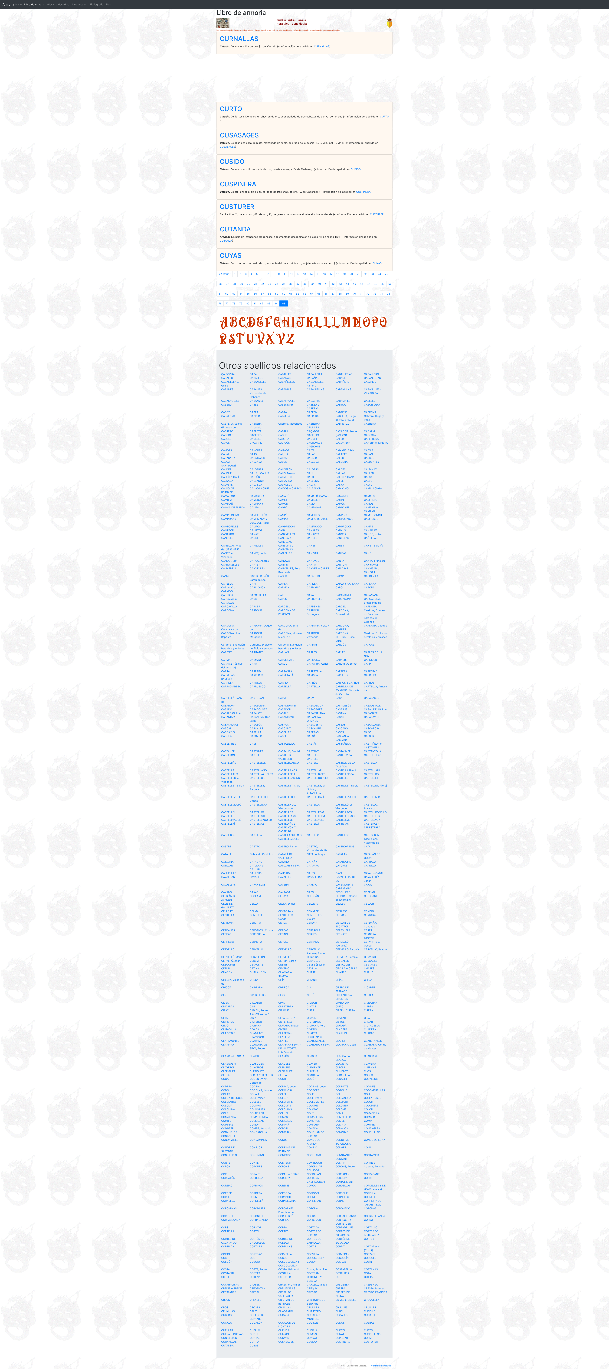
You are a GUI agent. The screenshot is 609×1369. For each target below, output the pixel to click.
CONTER (255, 1162)
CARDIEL (340, 606)
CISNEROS (227, 1021)
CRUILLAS (284, 1307)
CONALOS (341, 1128)
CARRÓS (312, 682)
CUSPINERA (238, 184)
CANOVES (313, 560)
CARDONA (370, 606)
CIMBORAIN (342, 1002)
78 (233, 303)
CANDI (254, 538)
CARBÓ (282, 598)
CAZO (310, 892)
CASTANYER (343, 751)
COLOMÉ (312, 1105)
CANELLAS (342, 538)
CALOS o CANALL (346, 477)
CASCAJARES (372, 724)
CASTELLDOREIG (317, 777)
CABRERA (284, 416)
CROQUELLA (372, 1299)
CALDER (226, 469)
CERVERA (313, 957)
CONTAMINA (371, 1155)
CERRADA (313, 941)
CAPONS (369, 587)
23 (372, 274)
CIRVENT (340, 1017)
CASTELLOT (285, 812)
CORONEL (227, 1216)
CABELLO (370, 400)
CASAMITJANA (316, 713)
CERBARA (370, 915)
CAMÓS (340, 503)
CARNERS (341, 659)
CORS (224, 1227)
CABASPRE (313, 400)
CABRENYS (228, 416)
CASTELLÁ (227, 770)
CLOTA (225, 1075)
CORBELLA (256, 1177)
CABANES (370, 381)
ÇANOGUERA (229, 560)
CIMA (281, 1002)
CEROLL (283, 941)
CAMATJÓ (341, 496)
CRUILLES (313, 1307)
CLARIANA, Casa (345, 1044)
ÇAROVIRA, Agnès (317, 663)
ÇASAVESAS (314, 724)
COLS (224, 1113)
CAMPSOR (227, 530)
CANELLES (256, 545)
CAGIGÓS (284, 442)
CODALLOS (371, 1078)
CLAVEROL (228, 1067)
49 (382, 283)
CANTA (339, 560)
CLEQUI (340, 1067)
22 (365, 274)
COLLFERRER (286, 1101)
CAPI (253, 583)
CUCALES (341, 1315)
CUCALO (226, 1322)
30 (248, 283)
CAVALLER (284, 877)
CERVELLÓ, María (231, 957)
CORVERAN (342, 1254)
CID (223, 995)
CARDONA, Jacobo (375, 625)
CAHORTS (256, 450)
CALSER (340, 480)
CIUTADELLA (372, 1025)
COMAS (283, 1117)
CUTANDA (235, 229)
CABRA (254, 412)
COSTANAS (371, 1269)
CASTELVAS (257, 823)
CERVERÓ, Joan (230, 960)
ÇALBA (282, 458)
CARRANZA (285, 671)
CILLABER (256, 1002)
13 (304, 274)
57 (262, 293)
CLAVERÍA (341, 1063)
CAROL (282, 663)
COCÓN (311, 1078)
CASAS (339, 717)
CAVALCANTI (229, 877)
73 (374, 293)
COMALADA (228, 1117)
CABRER (255, 416)
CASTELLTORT (373, 816)
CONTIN (340, 1162)
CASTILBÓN (228, 835)
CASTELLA (370, 762)
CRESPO (312, 1292)
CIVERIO (312, 1029)
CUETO (368, 1330)
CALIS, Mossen (287, 473)
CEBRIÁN (369, 892)
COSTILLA (284, 1273)
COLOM (368, 1101)
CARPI (367, 663)
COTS (338, 1277)
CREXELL (255, 1299)
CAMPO (283, 518)
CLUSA (282, 1075)
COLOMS (340, 1109)
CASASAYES (371, 717)
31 (255, 283)
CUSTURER (237, 206)
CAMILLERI (313, 499)
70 (354, 293)
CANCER (340, 534)
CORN (253, 1197)
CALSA (368, 477)
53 (234, 293)
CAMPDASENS (230, 515)
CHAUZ (368, 972)
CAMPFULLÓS (258, 515)
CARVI (282, 697)
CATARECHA (343, 861)
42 (333, 283)
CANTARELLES (230, 564)
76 (220, 303)
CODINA (255, 1086)
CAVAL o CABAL (374, 873)
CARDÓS (312, 644)
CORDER (226, 1193)
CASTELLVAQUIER (261, 819)
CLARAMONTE (230, 1040)
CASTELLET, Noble (346, 785)
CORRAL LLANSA (345, 1216)
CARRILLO (256, 682)
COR (224, 1174)
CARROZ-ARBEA (231, 686)
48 (375, 283)
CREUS (225, 1299)
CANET (339, 545)
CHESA (254, 979)
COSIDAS (341, 1261)
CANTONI (341, 564)
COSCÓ (283, 1257)
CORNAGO (284, 1197)
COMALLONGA (259, 1117)
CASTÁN (312, 743)
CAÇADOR (313, 431)
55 (248, 293)
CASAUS (283, 724)
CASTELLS (227, 816)
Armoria (8, 4)
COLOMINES (257, 1109)
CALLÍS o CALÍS (230, 477)
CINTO (339, 1006)
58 (269, 293)
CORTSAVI (256, 1254)
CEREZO (226, 934)
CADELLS (255, 438)
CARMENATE (286, 659)
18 (337, 274)
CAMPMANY (228, 518)
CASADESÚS (343, 705)
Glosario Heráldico (58, 4)
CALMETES (285, 477)
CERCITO (255, 922)
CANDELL (227, 538)
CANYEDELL (228, 568)
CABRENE (341, 412)
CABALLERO (371, 374)
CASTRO (255, 846)
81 (254, 303)
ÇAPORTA (227, 595)
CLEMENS (284, 1067)
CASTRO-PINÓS (344, 846)
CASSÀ (311, 736)
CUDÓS (340, 1322)
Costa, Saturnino (317, 1269)
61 (290, 293)
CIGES (225, 1002)
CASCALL (227, 728)
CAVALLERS (228, 884)
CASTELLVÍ (228, 823)
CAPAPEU (341, 576)
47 (368, 283)
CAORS (282, 576)
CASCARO (341, 728)
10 (285, 274)
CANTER (255, 564)
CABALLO (227, 378)
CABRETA (255, 431)
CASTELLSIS (257, 816)
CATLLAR (227, 865)
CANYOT (226, 576)
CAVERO (312, 884)
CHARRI (311, 972)
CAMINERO (370, 499)
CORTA (282, 1227)
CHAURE (340, 972)
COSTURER (342, 1273)
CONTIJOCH (314, 1162)
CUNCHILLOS (372, 1334)
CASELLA (255, 732)
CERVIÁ (254, 960)
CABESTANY (286, 404)
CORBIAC (226, 1185)
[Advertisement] (304, 78)
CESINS (283, 964)
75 (388, 293)
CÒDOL (225, 1090)
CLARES (283, 1040)
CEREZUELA (257, 934)
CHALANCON (258, 972)
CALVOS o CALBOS (290, 488)
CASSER (369, 736)
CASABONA (228, 705)
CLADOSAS (228, 1033)
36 (290, 283)
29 (241, 283)
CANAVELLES (286, 534)
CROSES (255, 1307)
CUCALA (283, 1315)
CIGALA (368, 995)
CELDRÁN (313, 896)
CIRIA (224, 1017)
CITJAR (368, 1021)
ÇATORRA (313, 865)
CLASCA (312, 1056)
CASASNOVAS (229, 724)
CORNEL (312, 1197)
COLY (310, 1113)
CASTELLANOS (287, 770)
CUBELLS (369, 1311)
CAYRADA (284, 892)
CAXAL (368, 884)
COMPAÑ (283, 1124)
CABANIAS (284, 389)
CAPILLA (312, 583)
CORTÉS (283, 1231)
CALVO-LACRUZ (259, 488)
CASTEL (255, 755)
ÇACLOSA (341, 435)
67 (333, 293)
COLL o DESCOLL (232, 1097)
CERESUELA (342, 930)
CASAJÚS (341, 709)
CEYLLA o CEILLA (346, 968)
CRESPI (254, 1292)
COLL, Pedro (314, 1097)
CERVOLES (313, 960)
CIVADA (254, 1029)
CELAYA (283, 896)
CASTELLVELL (315, 819)
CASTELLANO (258, 770)
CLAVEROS (256, 1067)
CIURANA (255, 1025)
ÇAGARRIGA (257, 442)
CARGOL (369, 644)
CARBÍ (253, 598)
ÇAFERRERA (371, 438)
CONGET (340, 1147)
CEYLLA (312, 968)
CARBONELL (314, 598)
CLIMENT (312, 1071)
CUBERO (226, 1315)
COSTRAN (313, 1273)
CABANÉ (340, 378)
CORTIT (340, 1246)
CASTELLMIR (372, 797)
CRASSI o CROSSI (289, 1284)
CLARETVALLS (373, 1040)
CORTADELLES (344, 1227)
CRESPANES (228, 1292)
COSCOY (255, 1261)
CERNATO (341, 934)
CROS (224, 1307)
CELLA (254, 903)
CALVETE (227, 484)
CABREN (312, 412)
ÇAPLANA (370, 583)
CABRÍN (283, 431)
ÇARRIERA (370, 675)
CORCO (311, 1185)
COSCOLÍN (342, 1257)
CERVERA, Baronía (346, 957)
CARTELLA (313, 686)
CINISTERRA (285, 1006)
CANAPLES (370, 530)
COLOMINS (285, 1109)
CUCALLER (370, 1315)
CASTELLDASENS (289, 777)
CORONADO (342, 1208)
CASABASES (371, 697)
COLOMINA (228, 1109)
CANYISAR (341, 568)
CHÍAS (339, 979)
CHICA (368, 979)
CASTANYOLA (372, 751)
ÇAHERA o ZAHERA (376, 442)
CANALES (313, 530)
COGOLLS (341, 1090)
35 (283, 283)
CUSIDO (232, 161)
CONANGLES (372, 1128)
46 (361, 283)
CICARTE (369, 987)
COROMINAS (229, 1208)
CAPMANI (284, 587)
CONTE (225, 1162)
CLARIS (254, 1056)
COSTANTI (227, 1273)
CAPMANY (313, 587)
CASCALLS (256, 728)
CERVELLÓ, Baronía (347, 949)
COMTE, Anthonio (260, 1128)
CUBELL (340, 1311)
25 (386, 274)
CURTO (231, 109)
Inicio (18, 4)
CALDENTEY (371, 461)
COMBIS (226, 1120)
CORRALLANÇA (230, 1219)
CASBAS (340, 724)
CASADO (226, 709)
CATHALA (370, 861)
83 (268, 303)
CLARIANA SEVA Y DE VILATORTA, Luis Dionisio (289, 1048)
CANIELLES (285, 553)
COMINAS (227, 1124)
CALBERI (312, 458)
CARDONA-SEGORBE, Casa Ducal (345, 637)
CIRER (310, 1010)
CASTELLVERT (344, 819)
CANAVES (313, 534)
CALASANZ (228, 458)
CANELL (312, 538)
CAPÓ (339, 587)
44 (347, 283)
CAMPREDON (286, 526)
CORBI (368, 1177)
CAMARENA (257, 496)
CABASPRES (342, 400)
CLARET (340, 1040)
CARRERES (256, 675)
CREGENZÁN (257, 1288)
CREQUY (312, 1288)
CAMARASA (228, 496)
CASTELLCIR (257, 777)
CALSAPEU (285, 480)
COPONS (283, 1166)
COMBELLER (343, 1117)
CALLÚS (255, 477)
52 (226, 293)
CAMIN (339, 499)
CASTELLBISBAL (345, 774)
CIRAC (225, 1010)
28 (234, 283)
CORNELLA (228, 1200)
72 (367, 293)
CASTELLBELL (287, 774)
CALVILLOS (285, 484)
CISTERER (256, 1021)
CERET (368, 930)
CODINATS (341, 1086)
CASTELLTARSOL (288, 816)
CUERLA (312, 1330)
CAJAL (225, 454)
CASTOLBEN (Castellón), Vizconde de (371, 838)
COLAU (254, 1094)
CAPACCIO (313, 576)
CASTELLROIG (315, 812)
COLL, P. (283, 1097)
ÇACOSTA (370, 435)
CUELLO (255, 1330)
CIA (309, 987)
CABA (253, 374)
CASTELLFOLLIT (288, 797)
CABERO (226, 404)
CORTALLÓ (370, 1227)
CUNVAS (283, 1337)
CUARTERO (314, 1311)
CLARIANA (227, 1044)
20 (351, 274)
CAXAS (254, 892)
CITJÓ (225, 1025)
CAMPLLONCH (373, 515)
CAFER (339, 438)
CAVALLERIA (314, 877)
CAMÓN (283, 503)
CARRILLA (227, 682)
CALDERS (313, 469)
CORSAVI (255, 1227)
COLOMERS (371, 1105)
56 (255, 293)
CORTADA (313, 1227)
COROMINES (257, 1208)
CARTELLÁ (284, 686)
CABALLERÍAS (343, 374)
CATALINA (227, 861)
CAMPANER (342, 507)
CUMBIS (312, 1334)
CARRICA (312, 675)
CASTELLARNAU (345, 770)
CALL (310, 473)
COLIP (310, 1094)
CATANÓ (283, 861)
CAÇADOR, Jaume (346, 431)
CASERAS (313, 732)
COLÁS (225, 1094)
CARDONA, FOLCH (318, 625)
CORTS (225, 1254)
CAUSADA (284, 873)
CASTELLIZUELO (345, 797)
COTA (367, 1273)
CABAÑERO (342, 381)
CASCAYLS (228, 732)
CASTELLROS (343, 812)
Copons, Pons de (374, 1166)
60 (283, 293)
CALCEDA (313, 461)
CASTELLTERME (316, 816)
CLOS (367, 1071)
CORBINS (283, 1185)
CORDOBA (284, 1193)
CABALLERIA (314, 374)
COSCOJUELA (315, 1257)
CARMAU (255, 659)
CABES (254, 404)
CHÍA (281, 979)
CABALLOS (256, 378)
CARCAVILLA (229, 606)
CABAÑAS (313, 378)
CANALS (340, 530)
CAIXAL (311, 450)
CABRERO (227, 431)
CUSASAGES (239, 135)
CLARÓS (283, 1056)
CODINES (369, 1086)
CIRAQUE (283, 1010)
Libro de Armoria (35, 4)
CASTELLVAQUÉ (231, 819)
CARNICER (370, 659)
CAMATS (369, 496)
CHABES (369, 968)
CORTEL (255, 1231)
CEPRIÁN (340, 915)
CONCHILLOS (372, 1132)
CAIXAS (368, 450)
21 (358, 274)
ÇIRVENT (312, 1017)
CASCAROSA (372, 728)
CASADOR (284, 709)
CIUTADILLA (228, 1029)
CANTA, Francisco (375, 560)
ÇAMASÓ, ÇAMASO (318, 496)
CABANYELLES (230, 400)
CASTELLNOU (258, 804)
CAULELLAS (228, 873)
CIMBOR (312, 1002)
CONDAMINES (229, 1139)
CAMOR (311, 503)
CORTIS (311, 1246)
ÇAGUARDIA (342, 442)
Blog (108, 4)
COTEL (225, 1277)
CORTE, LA (228, 1231)
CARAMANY (371, 595)
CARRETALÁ (285, 675)
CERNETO (256, 941)
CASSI (253, 743)
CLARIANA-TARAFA (233, 1056)
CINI (252, 1006)
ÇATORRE (341, 865)
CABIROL (340, 404)
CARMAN (226, 659)
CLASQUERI (228, 1063)
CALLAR (340, 473)
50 (390, 283)
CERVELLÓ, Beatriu (375, 949)
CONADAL (313, 1128)
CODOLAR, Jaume (261, 1090)
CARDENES (314, 606)
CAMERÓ (255, 499)
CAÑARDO (227, 534)
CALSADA (227, 480)
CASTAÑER (228, 751)
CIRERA (368, 1010)
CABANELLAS (372, 378)
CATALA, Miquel (316, 854)
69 (347, 293)
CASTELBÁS (228, 762)
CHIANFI (312, 979)
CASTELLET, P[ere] (375, 785)
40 (319, 283)
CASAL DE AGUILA (375, 709)
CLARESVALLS (316, 1040)
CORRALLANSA (259, 1219)
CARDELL (284, 606)
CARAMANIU (343, 595)
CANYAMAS (371, 564)
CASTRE (226, 846)
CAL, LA (283, 454)
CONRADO (284, 1155)
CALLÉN (369, 473)
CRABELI (255, 1284)
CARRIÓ (283, 682)
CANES (311, 545)
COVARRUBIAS (230, 1284)
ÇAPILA (283, 583)
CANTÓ (311, 564)
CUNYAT (312, 1337)
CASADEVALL (372, 705)
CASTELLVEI (285, 819)
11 (291, 274)
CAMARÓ (283, 496)
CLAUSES (284, 1063)
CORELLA (370, 1193)
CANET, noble (258, 553)
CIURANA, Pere (316, 1025)
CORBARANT (372, 1174)
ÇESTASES (370, 964)
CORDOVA (313, 1193)
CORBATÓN (228, 1177)
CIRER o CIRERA (345, 1010)
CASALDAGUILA (231, 713)
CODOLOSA (285, 1090)
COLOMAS (284, 1105)
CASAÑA (340, 713)
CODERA (226, 1086)
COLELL (283, 1094)
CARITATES (256, 652)
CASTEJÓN (228, 755)
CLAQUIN (341, 1033)
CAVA (338, 873)
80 (247, 303)
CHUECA (283, 987)
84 (276, 303)
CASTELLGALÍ (315, 797)
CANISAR (312, 553)
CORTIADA (227, 1246)
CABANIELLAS (315, 389)
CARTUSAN (257, 697)
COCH (282, 1078)
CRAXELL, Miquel (317, 1284)
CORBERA (284, 1177)
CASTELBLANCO (288, 762)
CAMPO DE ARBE (317, 518)
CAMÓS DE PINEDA (233, 507)
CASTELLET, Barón (232, 785)
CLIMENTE (341, 1071)
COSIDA (311, 1261)
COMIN (368, 1120)
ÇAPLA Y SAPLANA (347, 583)
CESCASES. (371, 960)
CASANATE (371, 713)
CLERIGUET (228, 1071)
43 (340, 283)
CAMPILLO (313, 515)
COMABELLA (372, 1113)
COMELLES (285, 1120)
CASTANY (313, 751)
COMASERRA (315, 1117)
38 (305, 283)
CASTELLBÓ (371, 774)
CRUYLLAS (228, 1311)
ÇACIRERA (313, 435)
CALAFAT (341, 454)
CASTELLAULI (372, 770)
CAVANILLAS (257, 884)
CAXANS (226, 892)
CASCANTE (314, 728)
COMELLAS (257, 1120)
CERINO (283, 934)
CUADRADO (285, 1311)
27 (227, 283)
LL (331, 322)
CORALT (255, 1174)
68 (340, 293)
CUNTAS (255, 1337)
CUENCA (283, 1330)
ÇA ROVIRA (228, 374)
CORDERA (256, 1193)
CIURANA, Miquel (288, 1025)
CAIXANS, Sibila (344, 450)
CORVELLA (285, 1254)
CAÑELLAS (370, 538)
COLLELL (255, 1101)
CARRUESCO (257, 686)
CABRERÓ (370, 423)
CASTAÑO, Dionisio (289, 751)
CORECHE (341, 1193)
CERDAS (283, 930)
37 (297, 283)
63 (304, 293)
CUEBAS (369, 1322)
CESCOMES (228, 964)
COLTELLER (257, 1113)
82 (261, 303)
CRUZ (253, 1311)
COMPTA (340, 1124)
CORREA (283, 1219)
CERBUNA (227, 922)
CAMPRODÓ (314, 526)
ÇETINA (226, 968)
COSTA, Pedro (258, 1269)
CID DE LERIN (258, 995)
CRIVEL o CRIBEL (345, 1299)
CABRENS (370, 412)
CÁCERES (256, 435)
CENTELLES (257, 915)
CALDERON (285, 469)
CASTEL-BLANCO (374, 755)
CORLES (226, 1197)
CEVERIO (283, 968)
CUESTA (340, 1330)
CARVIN (311, 697)
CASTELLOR (257, 812)
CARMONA (313, 659)
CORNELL (370, 1197)
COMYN (283, 1128)
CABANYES (257, 400)
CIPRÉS (368, 1006)
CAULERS (256, 873)
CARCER (255, 606)
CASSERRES (228, 743)
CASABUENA (257, 705)
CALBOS (369, 458)
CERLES (312, 934)
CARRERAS (370, 671)
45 (354, 283)
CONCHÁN (284, 1132)
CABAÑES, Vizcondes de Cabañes (258, 393)
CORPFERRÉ (285, 1216)
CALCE (282, 461)
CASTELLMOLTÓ (231, 804)
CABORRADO (372, 404)
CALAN (368, 454)
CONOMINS (257, 1155)
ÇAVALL (254, 877)
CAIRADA (283, 450)
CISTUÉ (340, 1021)
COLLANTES (228, 1101)
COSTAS (255, 1273)
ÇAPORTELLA (258, 595)
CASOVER (256, 736)
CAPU (281, 595)
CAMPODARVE (344, 518)
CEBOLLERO (342, 892)
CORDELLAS (343, 1185)
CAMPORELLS (229, 526)
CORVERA (313, 1254)
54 (241, 293)
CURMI (368, 1337)
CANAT (254, 534)
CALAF (311, 454)
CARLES (312, 652)
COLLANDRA (343, 1097)
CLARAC (369, 1033)
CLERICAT (370, 1067)
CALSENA (313, 480)
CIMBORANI (371, 1002)
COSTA (225, 1269)
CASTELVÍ (313, 823)
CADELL (226, 438)
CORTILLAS (285, 1246)
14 (311, 274)
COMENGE (313, 1120)
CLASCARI (370, 1056)
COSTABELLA (343, 1269)
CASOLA (226, 736)
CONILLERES (229, 1155)
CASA (338, 697)
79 (240, 303)
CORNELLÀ (256, 1200)
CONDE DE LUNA (374, 1139)
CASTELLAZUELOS (261, 774)
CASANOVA (228, 717)
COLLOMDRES (315, 1101)
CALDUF (226, 473)
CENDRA (369, 911)
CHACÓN (226, 972)
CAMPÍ (282, 515)
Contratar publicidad (381, 1366)
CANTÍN (283, 564)
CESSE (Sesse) (316, 964)
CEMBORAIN (285, 911)
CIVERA (283, 1029)
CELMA (254, 911)
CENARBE (313, 911)
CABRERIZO (342, 423)
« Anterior (224, 274)
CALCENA (341, 461)
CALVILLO (256, 484)
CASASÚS (256, 724)
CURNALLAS (239, 39)
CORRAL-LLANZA (374, 1216)
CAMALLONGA (373, 488)
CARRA (225, 671)
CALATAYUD (257, 458)
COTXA (368, 1277)
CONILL (368, 1147)
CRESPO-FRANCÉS (375, 1292)
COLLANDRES (372, 1097)
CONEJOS (256, 1147)
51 (220, 293)
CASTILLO (313, 835)
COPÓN (225, 1166)
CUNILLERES (229, 1337)
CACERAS (227, 435)
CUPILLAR (341, 1337)
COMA (339, 1113)
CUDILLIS (312, 1322)
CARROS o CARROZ (347, 682)
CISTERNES (314, 1021)
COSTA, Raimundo (289, 1269)
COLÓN (368, 1109)
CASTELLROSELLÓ (375, 812)
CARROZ (369, 682)
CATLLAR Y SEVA (289, 865)
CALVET (369, 480)
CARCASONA (343, 598)
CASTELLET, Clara (289, 785)
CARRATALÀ (314, 671)
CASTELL (312, 762)
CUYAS (231, 255)
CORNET (340, 1200)
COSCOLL (370, 1257)
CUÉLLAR (227, 1330)
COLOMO (312, 1109)
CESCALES (342, 960)
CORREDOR (314, 1219)
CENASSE (341, 911)
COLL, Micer (257, 1097)
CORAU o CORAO (288, 1174)
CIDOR (282, 995)
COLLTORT (341, 1101)
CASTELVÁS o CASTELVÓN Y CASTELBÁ (287, 827)
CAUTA (311, 873)
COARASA (313, 1075)
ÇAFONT (226, 442)
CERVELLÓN (257, 957)
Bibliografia (96, 4)
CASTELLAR (314, 770)
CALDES (340, 469)
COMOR (254, 1124)
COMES (340, 1120)
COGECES (313, 1090)
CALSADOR (257, 480)
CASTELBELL (258, 762)
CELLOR (369, 903)
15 (318, 274)
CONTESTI (284, 1162)
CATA (367, 846)
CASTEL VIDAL (344, 755)
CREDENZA (371, 1284)
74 (381, 293)
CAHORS (226, 450)
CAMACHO (342, 488)
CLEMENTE (314, 1067)
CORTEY (369, 1238)
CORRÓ (368, 1219)
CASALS (283, 713)
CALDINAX (370, 469)
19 (344, 274)
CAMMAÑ (227, 503)
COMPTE (369, 1124)
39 (312, 283)
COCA (225, 1078)
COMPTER (227, 1128)
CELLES (340, 903)
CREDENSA (342, 1284)
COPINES (369, 1162)
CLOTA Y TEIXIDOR (261, 1075)
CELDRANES (371, 896)
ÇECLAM (255, 896)
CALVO (368, 484)
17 (331, 274)
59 (276, 293)
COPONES (256, 1166)
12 (298, 274)
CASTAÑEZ (256, 751)
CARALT (312, 595)
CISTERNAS (285, 1021)
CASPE (282, 736)
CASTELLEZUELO (231, 797)
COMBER (369, 1117)
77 (227, 303)
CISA (367, 1017)
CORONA (312, 1208)
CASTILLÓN (342, 835)
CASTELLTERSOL (345, 816)
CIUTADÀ (341, 1025)
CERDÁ (282, 922)
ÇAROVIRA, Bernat (346, 663)
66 (326, 293)
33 (269, 283)
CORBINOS (256, 1185)
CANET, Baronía (373, 545)
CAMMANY (256, 503)
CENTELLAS (228, 915)
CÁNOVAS (284, 560)
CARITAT (226, 652)
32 (262, 283)
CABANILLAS (343, 389)
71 (361, 293)
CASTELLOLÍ (228, 812)
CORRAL (312, 1216)
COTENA (255, 1277)
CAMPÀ (254, 507)
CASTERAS (342, 823)
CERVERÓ (370, 957)
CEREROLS (313, 930)
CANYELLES (257, 568)
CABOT (225, 412)
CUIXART (283, 1334)
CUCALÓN (256, 1322)
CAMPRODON (343, 526)
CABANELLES (258, 381)
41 (326, 283)
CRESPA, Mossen (374, 1288)
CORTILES (256, 1246)
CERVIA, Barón (287, 960)
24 (379, 274)
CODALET (341, 1078)
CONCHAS (341, 1132)
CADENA (283, 438)
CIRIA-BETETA (286, 1017)
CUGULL (255, 1334)
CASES (339, 732)
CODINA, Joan (287, 1086)
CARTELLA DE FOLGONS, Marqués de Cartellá (347, 690)
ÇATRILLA (370, 865)
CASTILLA (256, 835)
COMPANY (313, 1124)
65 (319, 293)
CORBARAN (342, 1174)
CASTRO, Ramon (288, 846)
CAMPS (368, 526)
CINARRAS (227, 1006)
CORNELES (342, 1197)
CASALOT (256, 713)
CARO (253, 663)
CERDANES (228, 930)
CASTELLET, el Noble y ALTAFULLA (316, 789)
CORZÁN (369, 1254)
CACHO (283, 435)
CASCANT (284, 728)
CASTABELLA (286, 743)
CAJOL (254, 454)
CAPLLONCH (257, 587)
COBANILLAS (343, 1075)
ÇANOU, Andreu (259, 560)
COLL (338, 1094)
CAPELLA (227, 583)
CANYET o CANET (318, 568)
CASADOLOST (258, 709)
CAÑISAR (341, 553)
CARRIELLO (342, 675)
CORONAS (370, 1208)
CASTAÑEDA (343, 743)
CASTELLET (342, 777)
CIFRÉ (310, 995)
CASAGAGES (314, 709)
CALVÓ (339, 484)
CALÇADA (256, 461)
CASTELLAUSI (230, 774)
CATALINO (256, 861)
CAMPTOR (256, 530)
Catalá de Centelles (261, 854)
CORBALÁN (314, 1174)
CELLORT (227, 911)
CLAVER (312, 1063)
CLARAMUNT (258, 1040)
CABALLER (284, 374)
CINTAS (311, 1006)
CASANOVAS (286, 717)
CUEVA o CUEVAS (232, 1334)
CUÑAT (339, 1334)
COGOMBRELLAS (374, 1090)
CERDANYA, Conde (261, 930)
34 (276, 283)
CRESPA (340, 1288)
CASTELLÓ (313, 804)
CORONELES (257, 1216)
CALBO (339, 458)
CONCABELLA (258, 1132)
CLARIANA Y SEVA (318, 1044)
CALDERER (256, 469)
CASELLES (284, 732)
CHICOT (226, 987)
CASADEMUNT (316, 705)
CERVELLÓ (227, 949)
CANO (367, 553)
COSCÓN (226, 1261)
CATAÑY (312, 861)
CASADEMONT (287, 705)
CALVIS (311, 484)
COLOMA (226, 1105)
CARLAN (283, 652)
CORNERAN (314, 1200)
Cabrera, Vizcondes (290, 423)
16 (324, 274)
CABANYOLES (286, 400)
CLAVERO (370, 1063)
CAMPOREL (371, 518)
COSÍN (368, 1261)
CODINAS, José (316, 1086)
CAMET (282, 499)
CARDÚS (340, 644)
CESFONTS (256, 964)
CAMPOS (255, 526)
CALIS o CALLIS (259, 473)
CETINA (254, 968)
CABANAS (284, 378)
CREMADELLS (286, 1288)
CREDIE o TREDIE (231, 1288)
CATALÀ (226, 854)
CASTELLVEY (372, 819)
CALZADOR (314, 488)
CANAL (282, 530)
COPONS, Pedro (345, 1166)
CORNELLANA (287, 1200)
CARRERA (341, 671)
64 (311, 293)
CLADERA (341, 1029)
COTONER (284, 1277)
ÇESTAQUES (342, 964)
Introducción (79, 4)
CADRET (312, 438)
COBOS (368, 1075)
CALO (310, 477)
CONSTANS (314, 1155)
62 (297, 293)
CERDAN (312, 922)
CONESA (312, 1147)
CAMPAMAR (314, 507)
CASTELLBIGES (316, 774)
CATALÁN (341, 854)
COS (224, 1257)
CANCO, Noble (373, 534)
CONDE (283, 1139)
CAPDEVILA (371, 576)
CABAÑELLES (286, 381)
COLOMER (341, 1105)
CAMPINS (341, 515)
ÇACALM (369, 431)
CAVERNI (283, 884)
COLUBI (283, 1113)
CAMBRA (226, 499)
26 (220, 283)
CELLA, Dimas (286, 903)
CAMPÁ (282, 507)
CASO (367, 732)
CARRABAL (256, 671)
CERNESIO (227, 941)
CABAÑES (227, 389)
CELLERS (312, 903)
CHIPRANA (256, 987)
